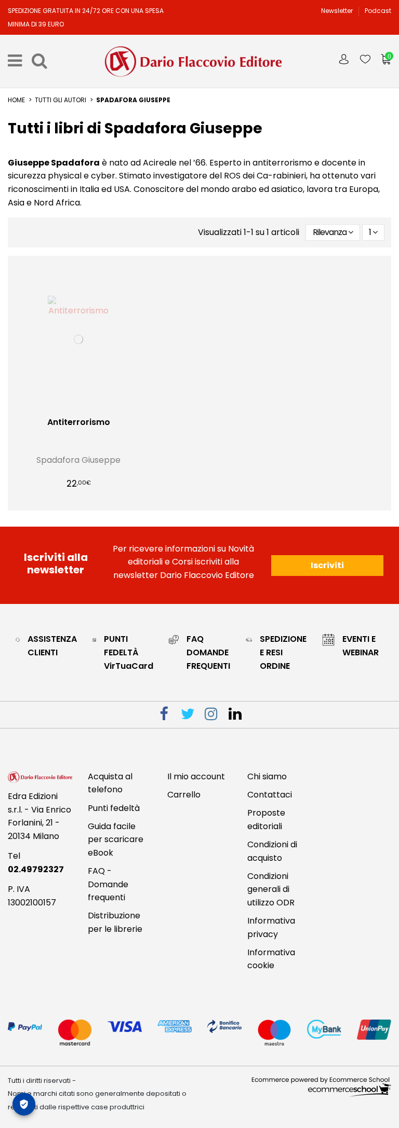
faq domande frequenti (208, 652)
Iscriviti (327, 565)
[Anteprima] (86, 408)
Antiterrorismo (78, 422)
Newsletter (337, 10)
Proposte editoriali (266, 819)
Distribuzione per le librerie (115, 922)
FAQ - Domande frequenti (108, 884)
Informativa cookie (271, 959)
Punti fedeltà (114, 808)
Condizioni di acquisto (272, 851)
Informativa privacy (271, 927)
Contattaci (269, 795)
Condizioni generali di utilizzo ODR (271, 889)
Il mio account (196, 776)
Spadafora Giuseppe (78, 460)
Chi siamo (267, 776)
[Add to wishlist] (70, 408)
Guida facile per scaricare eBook (115, 839)
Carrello (184, 795)
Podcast (378, 10)
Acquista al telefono (110, 783)
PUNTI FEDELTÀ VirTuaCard (128, 652)
